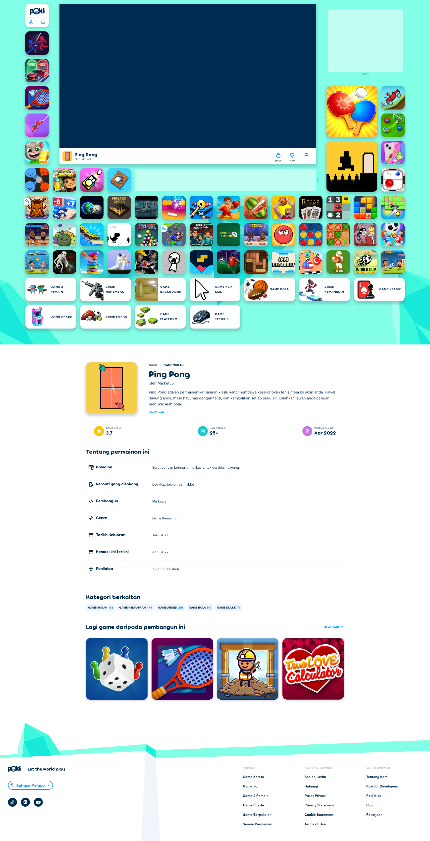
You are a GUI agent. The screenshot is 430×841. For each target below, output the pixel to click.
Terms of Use (315, 824)
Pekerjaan (374, 815)
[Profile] (31, 22)
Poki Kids (373, 796)
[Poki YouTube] (38, 802)
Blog (370, 805)
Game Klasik (228, 607)
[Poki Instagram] (25, 802)
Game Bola (200, 607)
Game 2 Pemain (256, 796)
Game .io (250, 786)
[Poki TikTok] (12, 802)
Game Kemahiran (135, 607)
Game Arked (170, 607)
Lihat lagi (156, 412)
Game (153, 365)
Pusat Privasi (315, 796)
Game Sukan (173, 365)
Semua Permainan (257, 824)
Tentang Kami (377, 777)
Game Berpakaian (257, 815)
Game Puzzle (253, 805)
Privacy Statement (319, 805)
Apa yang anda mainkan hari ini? (43, 22)
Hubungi (311, 786)
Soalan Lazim (315, 777)
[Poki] (37, 11)
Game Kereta (253, 777)
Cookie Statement (319, 815)
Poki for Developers (382, 786)
